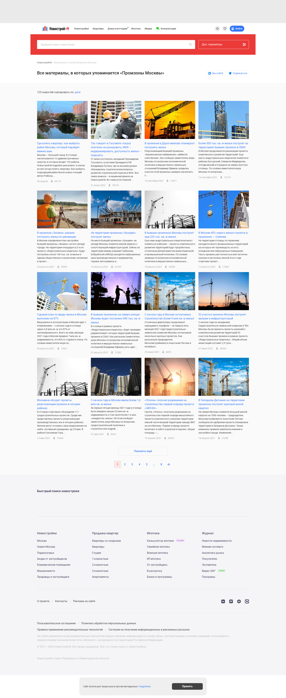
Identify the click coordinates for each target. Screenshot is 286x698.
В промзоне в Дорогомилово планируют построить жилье (170, 145)
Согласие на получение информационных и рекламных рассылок (149, 629)
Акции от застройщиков (52, 558)
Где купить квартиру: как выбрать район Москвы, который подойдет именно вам (58, 147)
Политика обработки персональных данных (108, 623)
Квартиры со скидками (106, 540)
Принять (187, 686)
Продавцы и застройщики (53, 576)
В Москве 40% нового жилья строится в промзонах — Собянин (223, 234)
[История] (217, 29)
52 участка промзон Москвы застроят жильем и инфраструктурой (222, 316)
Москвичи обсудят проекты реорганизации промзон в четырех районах (58, 404)
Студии (96, 552)
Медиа (148, 28)
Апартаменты (100, 576)
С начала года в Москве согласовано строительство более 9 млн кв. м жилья (169, 316)
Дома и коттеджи (117, 28)
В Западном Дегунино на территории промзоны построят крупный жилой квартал (221, 404)
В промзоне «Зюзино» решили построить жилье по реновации (56, 234)
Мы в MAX (217, 73)
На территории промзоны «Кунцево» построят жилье (113, 234)
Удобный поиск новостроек (58, 44)
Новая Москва (46, 546)
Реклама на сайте (84, 601)
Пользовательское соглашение (56, 623)
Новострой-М (44, 62)
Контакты (61, 601)
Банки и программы (159, 576)
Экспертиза (209, 564)
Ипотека (136, 28)
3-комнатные (100, 570)
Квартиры (98, 28)
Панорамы (208, 576)
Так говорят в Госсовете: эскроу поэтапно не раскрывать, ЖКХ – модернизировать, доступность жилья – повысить (116, 149)
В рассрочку (154, 570)
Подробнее (145, 686)
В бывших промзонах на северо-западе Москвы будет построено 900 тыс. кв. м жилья (115, 318)
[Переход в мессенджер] (247, 601)
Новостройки (81, 28)
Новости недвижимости (217, 540)
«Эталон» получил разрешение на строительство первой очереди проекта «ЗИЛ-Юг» (169, 404)
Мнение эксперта (212, 546)
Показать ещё (143, 451)
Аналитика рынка (213, 552)
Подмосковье (45, 552)
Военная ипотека (157, 552)
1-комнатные (100, 558)
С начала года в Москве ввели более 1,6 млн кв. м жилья (116, 402)
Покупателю (209, 558)
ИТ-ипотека (154, 558)
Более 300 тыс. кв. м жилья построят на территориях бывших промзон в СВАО (223, 145)
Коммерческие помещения (53, 564)
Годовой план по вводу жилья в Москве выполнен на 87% (61, 316)
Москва (42, 540)
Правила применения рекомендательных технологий (70, 629)
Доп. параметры (212, 44)
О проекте (43, 601)
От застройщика (157, 564)
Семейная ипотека (158, 546)
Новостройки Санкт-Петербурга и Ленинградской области (73, 658)
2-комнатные (100, 564)
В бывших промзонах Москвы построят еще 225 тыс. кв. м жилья (169, 234)
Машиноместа (46, 570)
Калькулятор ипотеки (165, 540)
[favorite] (225, 29)
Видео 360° (213, 570)
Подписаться (240, 73)
